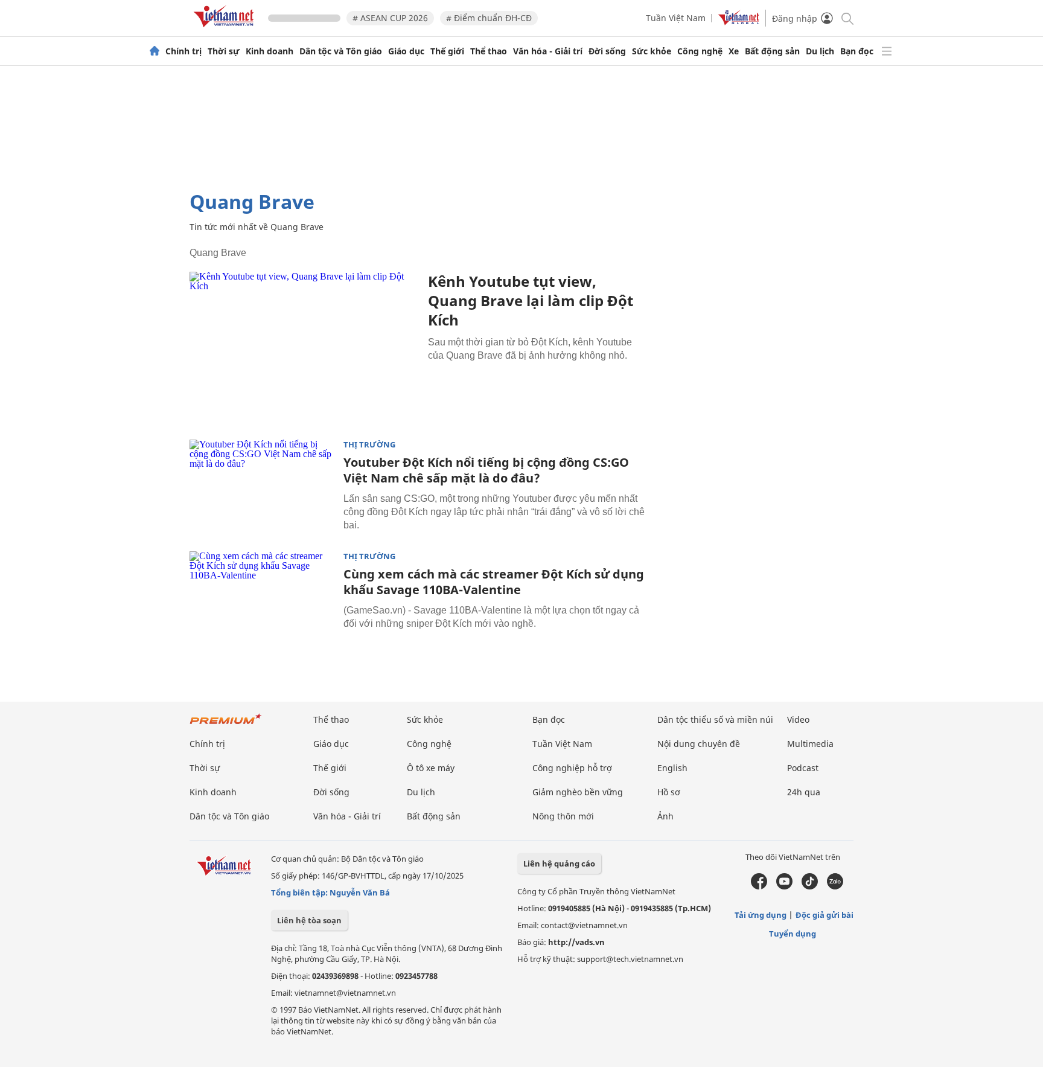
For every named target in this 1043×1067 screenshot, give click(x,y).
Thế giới (447, 51)
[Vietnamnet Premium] (226, 725)
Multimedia (810, 743)
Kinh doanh (269, 51)
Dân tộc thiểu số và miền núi (715, 719)
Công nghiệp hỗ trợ (572, 768)
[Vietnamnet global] (739, 22)
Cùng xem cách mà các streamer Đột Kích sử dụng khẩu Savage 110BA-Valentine (493, 582)
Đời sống (607, 51)
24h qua (803, 792)
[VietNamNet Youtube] (784, 886)
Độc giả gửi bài (824, 914)
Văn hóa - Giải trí (547, 51)
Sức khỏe (651, 51)
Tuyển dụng (792, 933)
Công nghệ (699, 51)
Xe (734, 51)
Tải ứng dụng (760, 914)
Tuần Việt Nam (676, 18)
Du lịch (820, 51)
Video (798, 719)
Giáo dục (406, 51)
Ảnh (665, 816)
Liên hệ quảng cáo (559, 863)
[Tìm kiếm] (846, 18)
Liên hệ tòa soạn (309, 920)
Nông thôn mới (563, 816)
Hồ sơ (668, 792)
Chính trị (183, 51)
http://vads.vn (576, 942)
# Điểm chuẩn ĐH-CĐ (489, 18)
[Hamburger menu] (886, 51)
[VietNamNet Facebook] (759, 886)
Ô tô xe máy (431, 768)
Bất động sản (772, 51)
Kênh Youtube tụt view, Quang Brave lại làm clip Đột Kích (530, 300)
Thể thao (488, 51)
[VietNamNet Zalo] (835, 886)
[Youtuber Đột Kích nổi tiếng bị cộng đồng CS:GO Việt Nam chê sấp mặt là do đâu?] (262, 488)
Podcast (802, 768)
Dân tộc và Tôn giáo (340, 51)
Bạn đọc (856, 51)
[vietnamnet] (226, 29)
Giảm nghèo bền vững (577, 792)
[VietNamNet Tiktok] (810, 886)
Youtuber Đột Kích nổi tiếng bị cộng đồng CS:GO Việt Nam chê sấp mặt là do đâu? (486, 470)
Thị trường (369, 445)
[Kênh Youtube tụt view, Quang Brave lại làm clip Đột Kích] (304, 348)
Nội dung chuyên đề (698, 743)
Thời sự (224, 51)
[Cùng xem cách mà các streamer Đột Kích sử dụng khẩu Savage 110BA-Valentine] (262, 599)
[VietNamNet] (154, 51)
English (672, 768)
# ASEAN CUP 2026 (390, 18)
